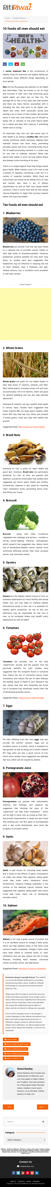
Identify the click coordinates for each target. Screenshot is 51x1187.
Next (41, 1107)
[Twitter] (18, 1173)
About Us (13, 1181)
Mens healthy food (14, 1058)
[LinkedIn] (37, 1173)
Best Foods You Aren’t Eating (32, 427)
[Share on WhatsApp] (23, 64)
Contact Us (21, 1181)
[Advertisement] (25, 314)
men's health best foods (16, 1049)
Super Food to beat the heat (31, 698)
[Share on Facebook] (5, 64)
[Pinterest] (27, 1173)
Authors (28, 1181)
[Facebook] (13, 1173)
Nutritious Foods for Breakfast (32, 968)
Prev (10, 1107)
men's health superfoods (17, 1054)
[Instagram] (32, 1173)
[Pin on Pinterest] (17, 64)
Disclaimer (36, 1181)
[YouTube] (23, 1173)
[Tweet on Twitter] (10, 64)
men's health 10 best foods (18, 1044)
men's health (12, 1039)
